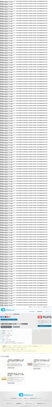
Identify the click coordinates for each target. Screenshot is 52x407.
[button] (9, 319)
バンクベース (3, 314)
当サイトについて (29, 403)
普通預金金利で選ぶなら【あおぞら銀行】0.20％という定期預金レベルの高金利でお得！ (16, 374)
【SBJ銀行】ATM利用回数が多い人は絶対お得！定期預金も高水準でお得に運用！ (16, 361)
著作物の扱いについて (41, 403)
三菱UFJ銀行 (11, 314)
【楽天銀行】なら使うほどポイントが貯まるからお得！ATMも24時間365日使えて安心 (41, 361)
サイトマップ (47, 311)
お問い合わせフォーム (20, 350)
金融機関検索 (18, 403)
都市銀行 (6, 314)
